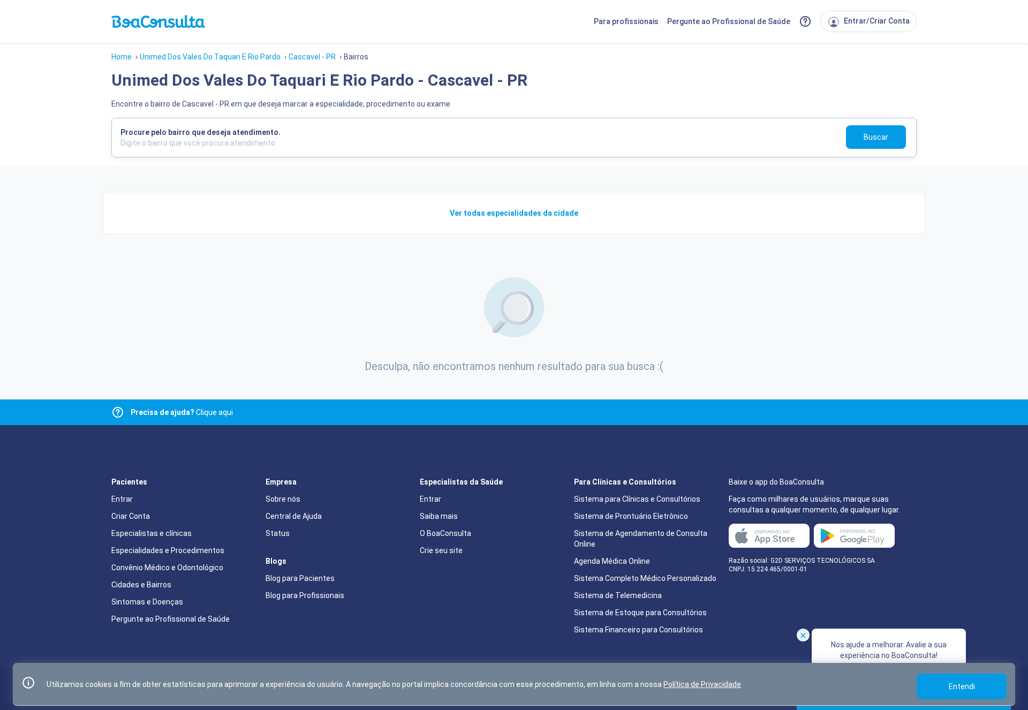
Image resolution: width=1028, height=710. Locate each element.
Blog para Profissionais (305, 595)
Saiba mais (439, 516)
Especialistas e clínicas (151, 533)
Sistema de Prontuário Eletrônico (631, 516)
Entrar (122, 499)
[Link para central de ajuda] (117, 412)
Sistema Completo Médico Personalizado (645, 578)
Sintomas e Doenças (147, 602)
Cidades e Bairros (141, 584)
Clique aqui (182, 412)
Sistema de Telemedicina (618, 595)
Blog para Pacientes (300, 578)
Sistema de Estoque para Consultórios (640, 612)
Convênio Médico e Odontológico (167, 567)
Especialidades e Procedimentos (167, 550)
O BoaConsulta (445, 533)
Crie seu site (441, 550)
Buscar (876, 137)
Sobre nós (283, 499)
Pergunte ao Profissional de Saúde (728, 21)
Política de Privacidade (702, 684)
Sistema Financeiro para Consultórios (638, 629)
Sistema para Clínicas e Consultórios (637, 499)
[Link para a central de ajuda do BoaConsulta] (805, 21)
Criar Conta (130, 516)
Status (278, 533)
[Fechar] (803, 635)
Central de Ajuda (294, 516)
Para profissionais (626, 21)
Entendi (962, 686)
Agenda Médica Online (612, 561)
